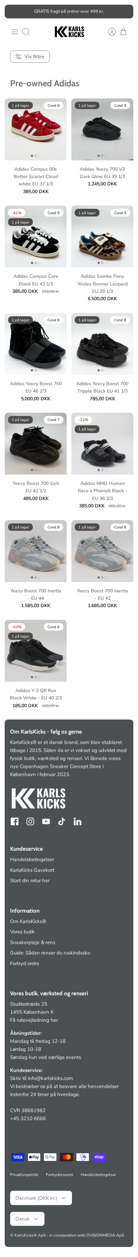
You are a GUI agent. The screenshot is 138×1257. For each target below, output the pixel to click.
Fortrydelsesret (59, 1174)
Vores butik (22, 931)
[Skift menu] (14, 31)
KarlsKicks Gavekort (32, 870)
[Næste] (124, 11)
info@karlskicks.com (50, 1078)
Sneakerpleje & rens (32, 942)
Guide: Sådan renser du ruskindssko (50, 952)
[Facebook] (14, 821)
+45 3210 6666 (28, 1118)
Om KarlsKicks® (28, 921)
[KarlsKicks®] (69, 31)
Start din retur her (30, 880)
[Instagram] (30, 821)
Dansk (22, 1219)
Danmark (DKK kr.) (36, 1198)
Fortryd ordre (24, 963)
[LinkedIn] (77, 821)
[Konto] (108, 31)
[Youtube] (46, 821)
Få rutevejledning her (34, 1020)
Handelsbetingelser (32, 859)
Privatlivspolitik (24, 1174)
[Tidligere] (14, 11)
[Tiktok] (62, 821)
